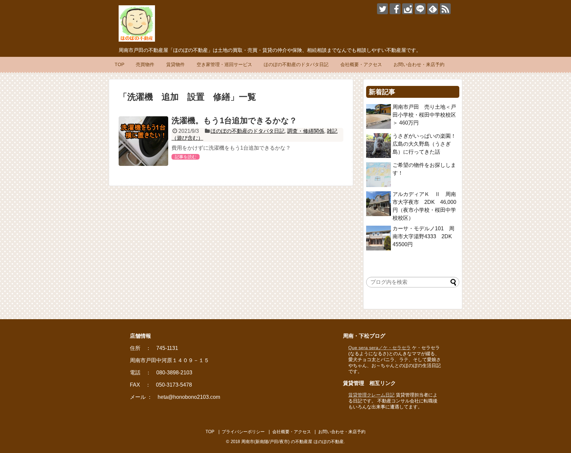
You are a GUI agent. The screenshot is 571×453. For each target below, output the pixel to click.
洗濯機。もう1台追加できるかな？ (234, 120)
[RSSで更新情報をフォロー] (445, 8)
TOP (119, 64)
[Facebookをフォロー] (395, 8)
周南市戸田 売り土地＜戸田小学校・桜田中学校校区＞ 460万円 (424, 115)
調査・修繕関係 (305, 131)
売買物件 (145, 64)
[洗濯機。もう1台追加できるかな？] (143, 141)
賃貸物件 (175, 64)
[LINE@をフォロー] (420, 8)
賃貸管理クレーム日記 (371, 394)
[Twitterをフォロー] (382, 8)
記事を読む (185, 156)
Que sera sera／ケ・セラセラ (379, 347)
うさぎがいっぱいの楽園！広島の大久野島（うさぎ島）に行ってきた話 (424, 144)
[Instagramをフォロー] (407, 8)
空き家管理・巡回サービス (224, 64)
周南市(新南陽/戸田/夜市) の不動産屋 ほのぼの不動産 (292, 441)
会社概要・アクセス (361, 64)
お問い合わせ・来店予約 (419, 64)
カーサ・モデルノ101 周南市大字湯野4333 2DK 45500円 (425, 236)
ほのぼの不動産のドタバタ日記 (296, 64)
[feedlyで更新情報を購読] (432, 8)
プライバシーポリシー (243, 431)
